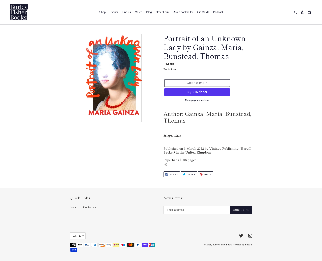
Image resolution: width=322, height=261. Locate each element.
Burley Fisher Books (222, 244)
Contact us (89, 207)
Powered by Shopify (242, 244)
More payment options (197, 100)
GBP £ (77, 235)
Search (74, 207)
